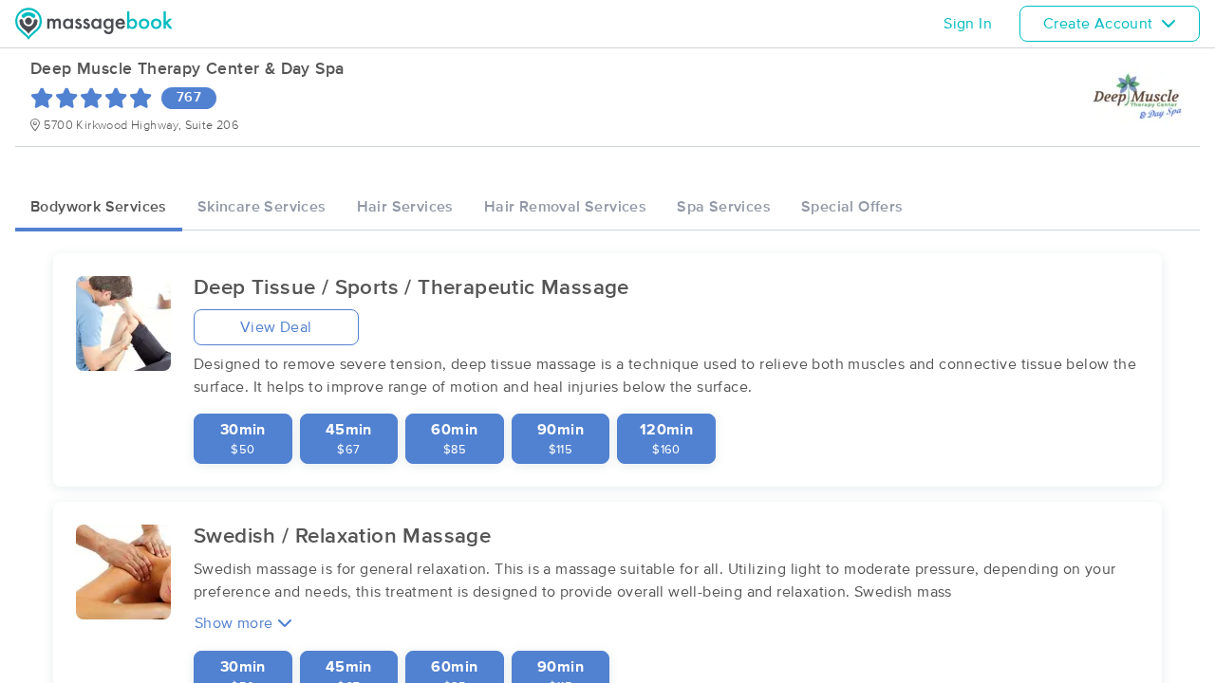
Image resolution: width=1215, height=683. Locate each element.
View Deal (276, 327)
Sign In (968, 23)
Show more (236, 623)
